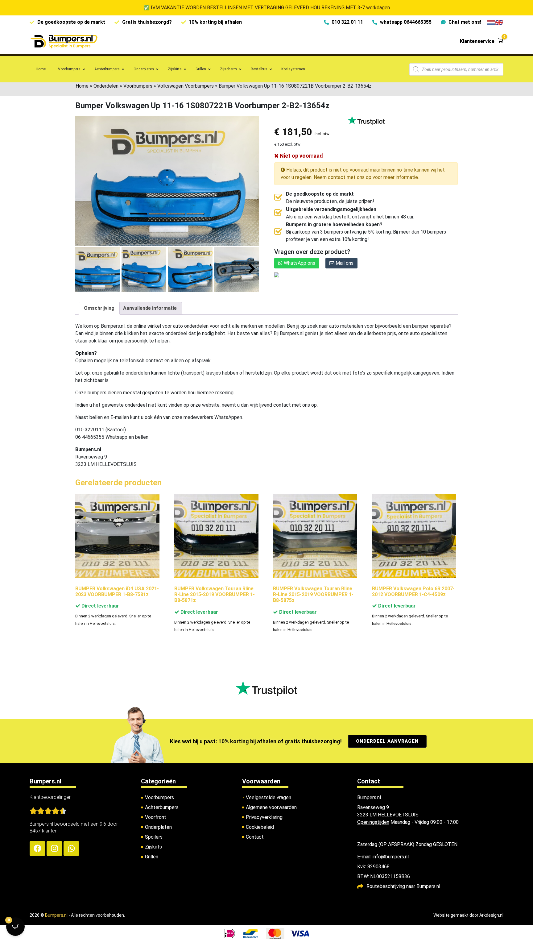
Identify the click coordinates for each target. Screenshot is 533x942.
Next (252, 269)
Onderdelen (105, 86)
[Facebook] (37, 848)
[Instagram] (54, 848)
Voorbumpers (137, 86)
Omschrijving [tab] (99, 308)
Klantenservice (477, 41)
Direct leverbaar (99, 606)
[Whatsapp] (71, 848)
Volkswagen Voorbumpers (185, 86)
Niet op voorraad (301, 155)
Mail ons (343, 263)
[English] (499, 22)
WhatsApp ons (299, 263)
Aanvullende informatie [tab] (150, 308)
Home (82, 86)
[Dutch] (491, 22)
